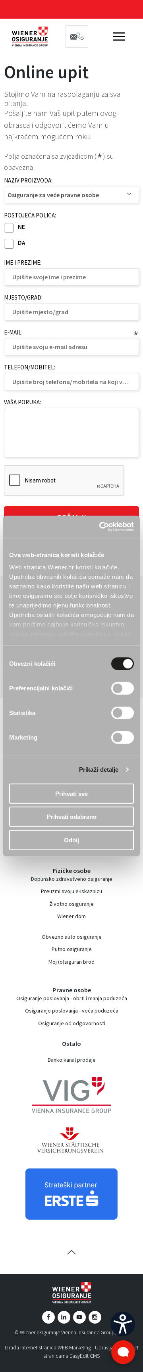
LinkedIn (64, 1317)
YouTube (79, 1317)
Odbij (71, 839)
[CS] (122, 1324)
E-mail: (13, 332)
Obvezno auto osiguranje (72, 936)
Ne (21, 227)
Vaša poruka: (22, 402)
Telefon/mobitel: (29, 367)
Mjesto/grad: (23, 297)
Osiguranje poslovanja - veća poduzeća (71, 1010)
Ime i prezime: (22, 262)
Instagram (95, 1317)
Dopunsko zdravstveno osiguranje (71, 878)
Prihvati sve (71, 793)
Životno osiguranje (71, 903)
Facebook (48, 1317)
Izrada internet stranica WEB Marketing (48, 1347)
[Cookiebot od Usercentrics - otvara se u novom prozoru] (101, 527)
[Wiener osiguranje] (30, 36)
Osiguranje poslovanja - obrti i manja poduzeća (71, 998)
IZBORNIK (118, 36)
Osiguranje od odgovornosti (71, 1023)
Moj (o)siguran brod (71, 961)
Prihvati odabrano (72, 816)
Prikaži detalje (99, 769)
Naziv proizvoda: (28, 180)
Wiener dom (71, 916)
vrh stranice (71, 1252)
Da (21, 242)
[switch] (122, 688)
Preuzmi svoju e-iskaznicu (71, 891)
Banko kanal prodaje (72, 1059)
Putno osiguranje (72, 949)
